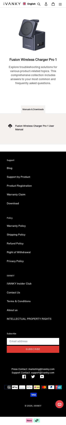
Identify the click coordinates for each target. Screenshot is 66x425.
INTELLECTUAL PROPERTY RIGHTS (29, 319)
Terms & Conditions (19, 301)
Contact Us (13, 292)
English (30, 4)
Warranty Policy (16, 226)
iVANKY (37, 405)
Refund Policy (15, 243)
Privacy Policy (15, 261)
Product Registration (19, 185)
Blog (9, 168)
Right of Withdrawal (19, 252)
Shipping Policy (16, 234)
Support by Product (18, 177)
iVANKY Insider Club (19, 283)
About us (12, 310)
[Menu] (60, 3)
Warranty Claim (16, 194)
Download (13, 203)
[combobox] (27, 3)
